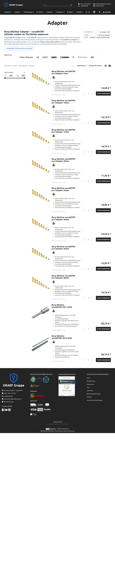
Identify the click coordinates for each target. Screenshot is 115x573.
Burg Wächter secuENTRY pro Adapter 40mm (63, 276)
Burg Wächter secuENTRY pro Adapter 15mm (63, 131)
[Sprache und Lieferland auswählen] (94, 12)
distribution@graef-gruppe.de (103, 4)
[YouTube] (6, 409)
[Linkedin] (9, 409)
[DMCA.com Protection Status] (51, 428)
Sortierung (81, 65)
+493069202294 (84, 6)
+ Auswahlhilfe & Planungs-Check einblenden (19, 48)
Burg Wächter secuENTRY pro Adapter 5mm (63, 72)
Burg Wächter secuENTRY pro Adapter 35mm (63, 247)
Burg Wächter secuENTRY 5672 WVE (62, 337)
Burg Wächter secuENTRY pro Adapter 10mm (63, 101)
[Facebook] (3, 409)
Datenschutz (90, 384)
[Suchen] (71, 5)
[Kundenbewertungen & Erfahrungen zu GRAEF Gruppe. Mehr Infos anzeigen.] (67, 386)
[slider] (4, 78)
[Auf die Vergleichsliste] (47, 73)
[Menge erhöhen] (92, 93)
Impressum (90, 390)
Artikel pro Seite (95, 65)
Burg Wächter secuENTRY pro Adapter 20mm (63, 160)
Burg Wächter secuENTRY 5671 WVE (62, 306)
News (88, 378)
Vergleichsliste (91, 381)
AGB (88, 387)
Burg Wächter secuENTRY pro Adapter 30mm (63, 218)
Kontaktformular (99, 6)
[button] (88, 12)
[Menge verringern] (84, 93)
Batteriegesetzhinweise (93, 393)
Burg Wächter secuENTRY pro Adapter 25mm (63, 189)
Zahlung (89, 397)
